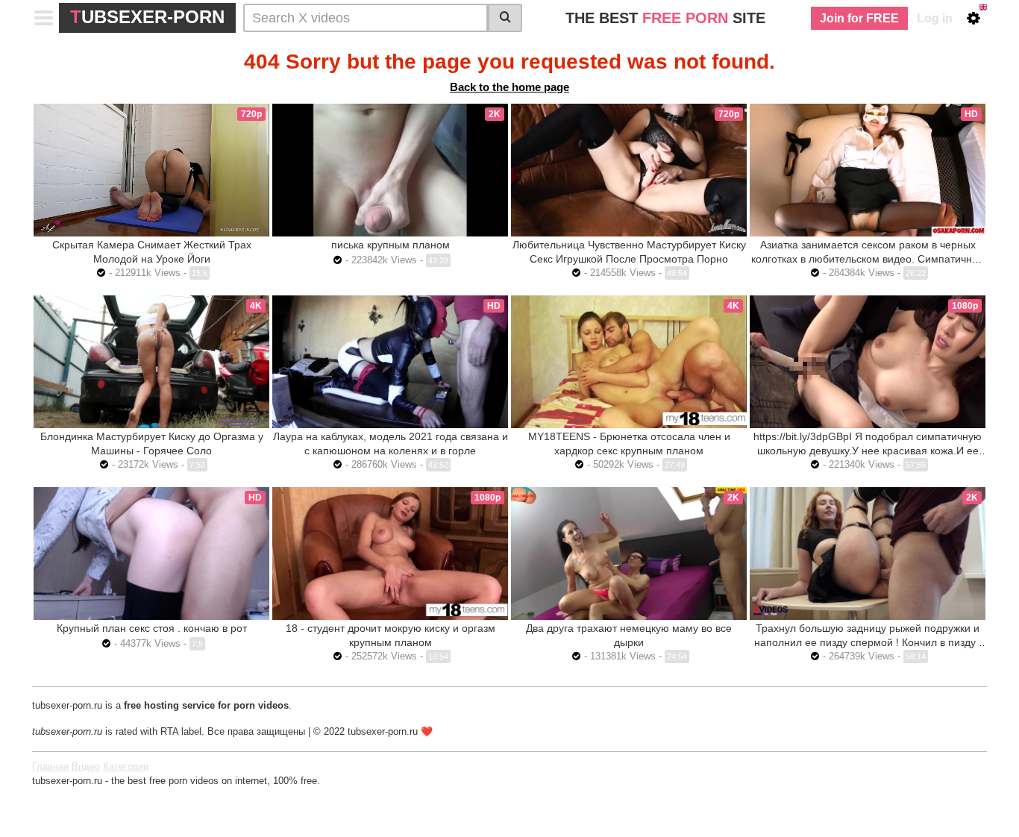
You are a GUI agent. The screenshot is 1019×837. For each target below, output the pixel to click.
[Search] (505, 18)
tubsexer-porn (147, 17)
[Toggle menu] (44, 18)
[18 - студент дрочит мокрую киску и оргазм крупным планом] (390, 553)
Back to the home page (509, 87)
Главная (50, 766)
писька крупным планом (390, 245)
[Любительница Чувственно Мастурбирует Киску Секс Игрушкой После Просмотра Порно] (629, 170)
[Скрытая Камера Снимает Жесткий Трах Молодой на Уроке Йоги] (151, 170)
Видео (86, 766)
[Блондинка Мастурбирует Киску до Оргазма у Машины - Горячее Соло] (151, 361)
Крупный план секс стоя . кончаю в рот (152, 628)
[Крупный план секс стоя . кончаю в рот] (151, 553)
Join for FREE (859, 18)
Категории (125, 766)
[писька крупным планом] (390, 170)
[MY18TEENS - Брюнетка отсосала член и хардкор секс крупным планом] (629, 361)
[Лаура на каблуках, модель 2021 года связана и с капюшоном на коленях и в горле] (390, 361)
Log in (935, 18)
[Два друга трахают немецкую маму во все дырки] (629, 553)
